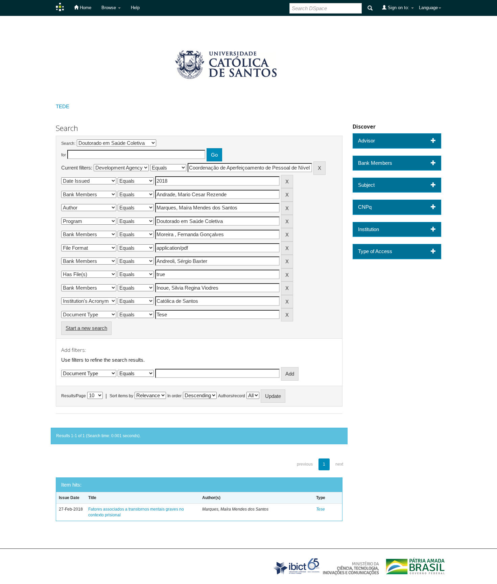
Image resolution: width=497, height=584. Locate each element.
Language (428, 7)
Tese (320, 509)
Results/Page (73, 396)
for (63, 155)
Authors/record (231, 396)
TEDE (62, 106)
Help (135, 7)
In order (174, 396)
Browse (109, 7)
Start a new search (86, 328)
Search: (68, 143)
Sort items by (121, 396)
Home (84, 7)
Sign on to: (398, 7)
